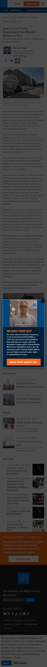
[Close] (43, 301)
